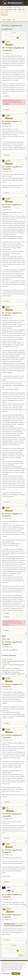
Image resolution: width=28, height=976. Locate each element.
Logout (9, 19)
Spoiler (6, 96)
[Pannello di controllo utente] (1, 19)
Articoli (19, 9)
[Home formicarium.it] (14, 3)
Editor (4, 19)
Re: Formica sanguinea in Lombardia (13, 49)
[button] (6, 34)
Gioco (6, 11)
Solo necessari (6, 973)
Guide (15, 9)
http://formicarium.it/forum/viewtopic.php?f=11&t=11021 (13, 662)
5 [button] (22, 35)
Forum (2, 11)
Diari (24, 9)
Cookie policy (4, 970)
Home (2, 9)
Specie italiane (8, 9)
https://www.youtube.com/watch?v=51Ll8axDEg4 (13, 861)
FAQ (13, 19)
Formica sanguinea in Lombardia (12, 27)
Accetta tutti (16, 973)
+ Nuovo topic (4, 14)
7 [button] (14, 37)
